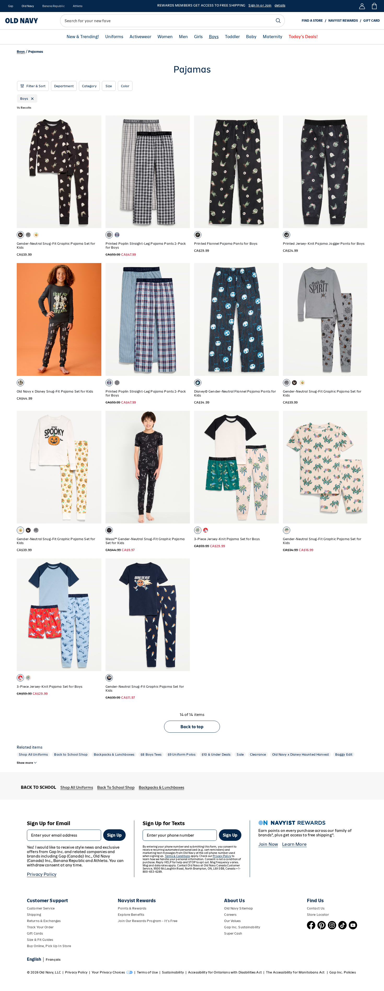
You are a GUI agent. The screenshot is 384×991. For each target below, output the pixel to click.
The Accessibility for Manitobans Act (295, 972)
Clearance (258, 754)
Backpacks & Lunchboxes (114, 754)
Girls (198, 36)
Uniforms (114, 36)
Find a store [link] (312, 20)
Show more (25, 762)
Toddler (232, 36)
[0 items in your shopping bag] (374, 6)
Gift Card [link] (371, 20)
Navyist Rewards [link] (343, 20)
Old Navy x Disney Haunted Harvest (300, 754)
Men (183, 36)
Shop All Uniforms (33, 754)
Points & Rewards (132, 908)
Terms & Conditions (177, 856)
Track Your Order (40, 927)
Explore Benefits (131, 915)
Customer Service (41, 908)
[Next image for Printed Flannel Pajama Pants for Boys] (272, 172)
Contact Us (315, 908)
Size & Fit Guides (40, 940)
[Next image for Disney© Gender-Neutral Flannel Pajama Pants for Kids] (272, 319)
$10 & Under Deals (216, 754)
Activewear (140, 36)
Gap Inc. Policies (342, 972)
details (280, 5)
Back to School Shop (71, 754)
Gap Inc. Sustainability (242, 927)
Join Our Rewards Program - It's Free (147, 921)
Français (53, 959)
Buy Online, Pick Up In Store (49, 946)
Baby (251, 36)
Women (165, 36)
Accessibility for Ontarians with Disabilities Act (225, 972)
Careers (230, 915)
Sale (240, 754)
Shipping (34, 915)
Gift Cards (35, 933)
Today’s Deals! (303, 36)
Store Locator (318, 915)
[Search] (278, 20)
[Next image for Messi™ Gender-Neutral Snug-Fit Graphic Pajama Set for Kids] (183, 467)
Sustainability (173, 972)
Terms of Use (147, 972)
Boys (214, 36)
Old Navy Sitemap (238, 908)
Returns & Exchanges (44, 921)
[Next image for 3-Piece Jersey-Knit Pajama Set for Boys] (272, 467)
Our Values (232, 921)
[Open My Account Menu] (362, 6)
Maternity (272, 36)
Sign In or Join (259, 5)
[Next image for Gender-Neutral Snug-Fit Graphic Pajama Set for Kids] (95, 172)
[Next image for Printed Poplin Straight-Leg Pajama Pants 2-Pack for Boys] (183, 172)
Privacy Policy (41, 874)
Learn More (294, 844)
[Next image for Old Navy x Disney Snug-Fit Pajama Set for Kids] (95, 319)
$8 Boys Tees (151, 754)
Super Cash (233, 933)
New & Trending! (83, 36)
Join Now (268, 844)
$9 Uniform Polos (181, 754)
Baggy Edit (343, 754)
